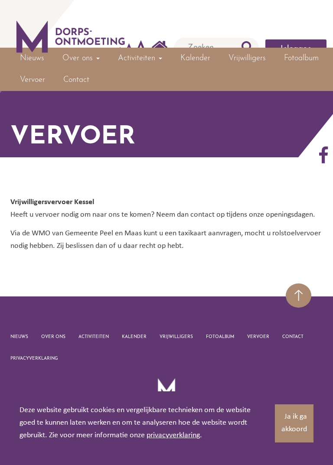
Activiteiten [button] (138, 58)
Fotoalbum (301, 58)
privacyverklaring (173, 435)
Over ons (53, 337)
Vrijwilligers (247, 58)
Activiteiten (93, 337)
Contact (76, 80)
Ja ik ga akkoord (294, 423)
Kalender (195, 58)
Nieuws (32, 58)
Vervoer (32, 80)
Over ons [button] (78, 58)
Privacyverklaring (34, 358)
